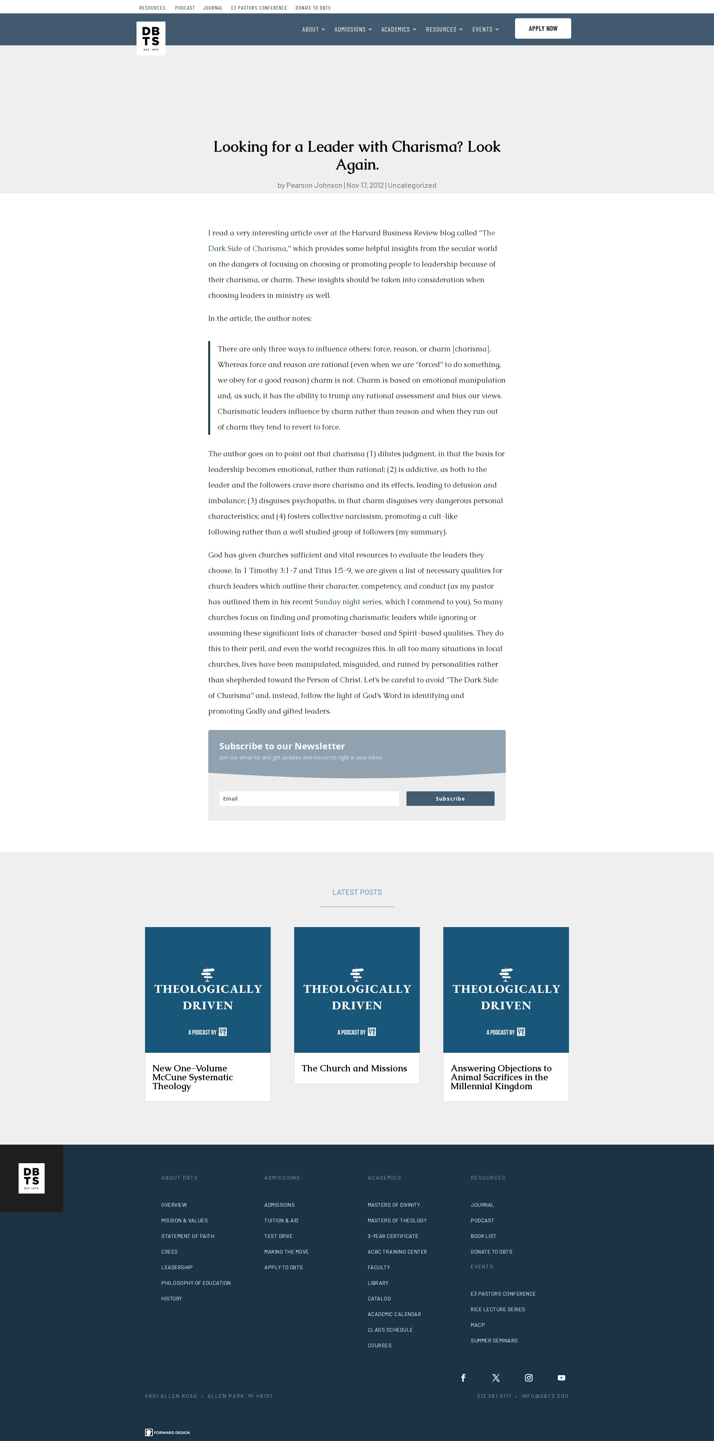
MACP (478, 1325)
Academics (396, 29)
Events (482, 29)
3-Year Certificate (393, 1236)
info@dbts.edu (545, 1396)
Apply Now (543, 28)
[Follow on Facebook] (463, 1377)
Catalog (379, 1298)
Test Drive (278, 1236)
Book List (484, 1236)
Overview (174, 1205)
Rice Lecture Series (498, 1309)
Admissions (350, 29)
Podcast (185, 8)
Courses (380, 1345)
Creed (169, 1251)
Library (378, 1283)
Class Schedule (390, 1329)
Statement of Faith (187, 1236)
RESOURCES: (153, 8)
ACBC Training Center (397, 1251)
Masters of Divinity (394, 1205)
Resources (441, 29)
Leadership (177, 1267)
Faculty (379, 1267)
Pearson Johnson (314, 184)
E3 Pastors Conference (259, 8)
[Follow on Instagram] (528, 1377)
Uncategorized (412, 184)
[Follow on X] (496, 1377)
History (171, 1298)
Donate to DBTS (313, 8)
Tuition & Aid (281, 1220)
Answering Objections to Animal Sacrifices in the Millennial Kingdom (501, 1077)
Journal (213, 8)
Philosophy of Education (196, 1283)
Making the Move (286, 1251)
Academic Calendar (394, 1314)
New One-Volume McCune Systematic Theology (192, 1077)
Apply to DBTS (283, 1267)
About (310, 29)
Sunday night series (348, 602)
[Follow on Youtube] (561, 1377)
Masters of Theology (397, 1220)
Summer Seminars (494, 1340)
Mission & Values (184, 1220)
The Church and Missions (354, 1068)
